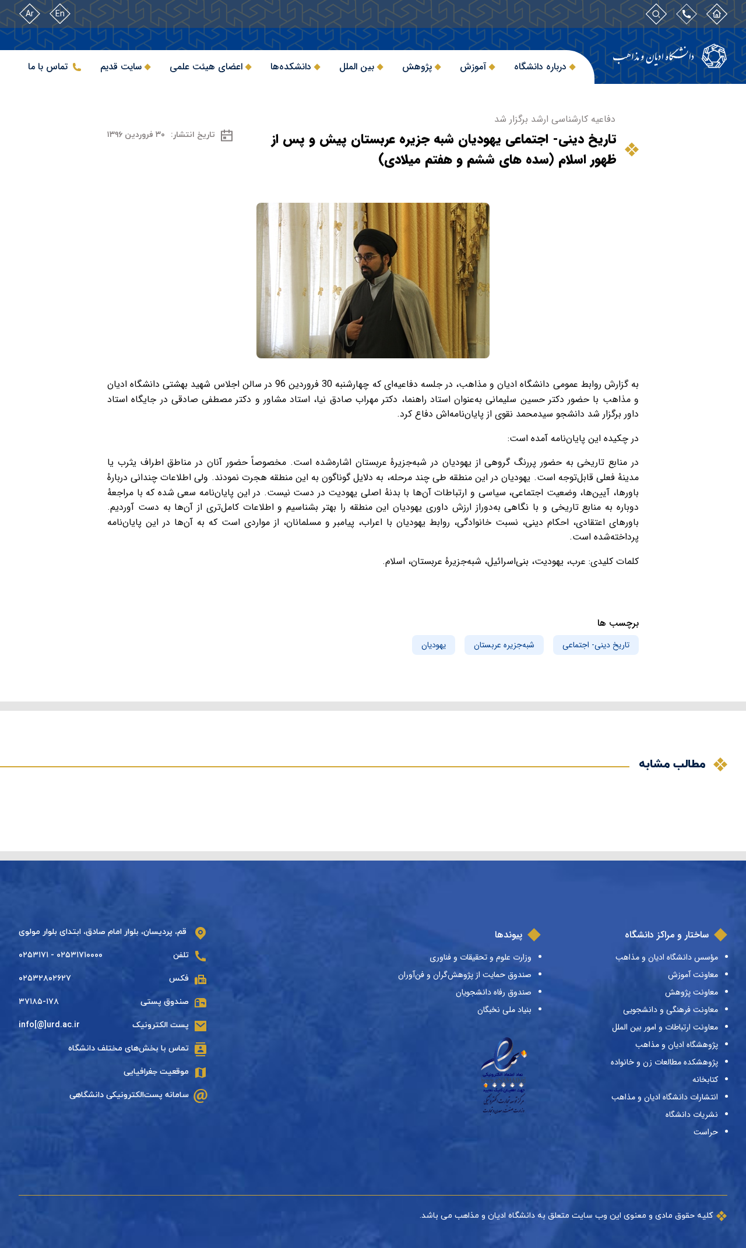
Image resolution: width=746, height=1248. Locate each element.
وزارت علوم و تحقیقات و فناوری (481, 957)
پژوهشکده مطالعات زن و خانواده (664, 1062)
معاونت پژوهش (691, 992)
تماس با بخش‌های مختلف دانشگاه (128, 1048)
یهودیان (433, 645)
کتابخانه (705, 1079)
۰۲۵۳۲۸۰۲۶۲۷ (45, 978)
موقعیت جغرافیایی (156, 1071)
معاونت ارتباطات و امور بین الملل (665, 1027)
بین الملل (356, 66)
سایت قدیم (121, 66)
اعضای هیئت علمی (206, 66)
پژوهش (417, 66)
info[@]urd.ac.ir (49, 1025)
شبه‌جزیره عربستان (504, 645)
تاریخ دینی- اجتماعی (595, 645)
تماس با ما (48, 66)
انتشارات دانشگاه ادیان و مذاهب (664, 1097)
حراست (706, 1132)
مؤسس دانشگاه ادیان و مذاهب (666, 957)
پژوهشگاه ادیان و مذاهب (676, 1044)
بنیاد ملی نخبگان (504, 1009)
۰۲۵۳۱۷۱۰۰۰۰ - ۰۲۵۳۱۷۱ (61, 955)
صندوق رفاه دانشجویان (494, 992)
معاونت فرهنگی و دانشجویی (670, 1009)
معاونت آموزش (693, 974)
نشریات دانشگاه (692, 1114)
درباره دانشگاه (540, 66)
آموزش (473, 66)
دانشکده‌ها (290, 66)
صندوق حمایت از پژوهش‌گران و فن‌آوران (465, 974)
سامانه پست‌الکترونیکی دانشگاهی (129, 1095)
